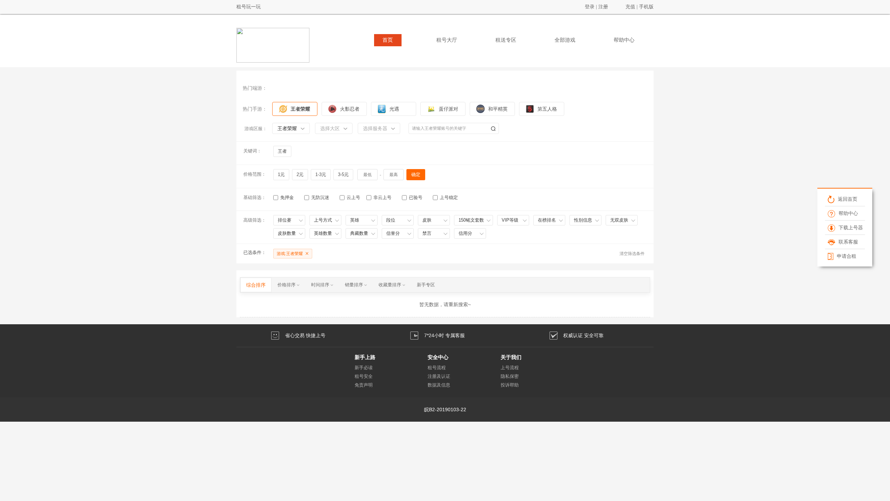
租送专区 (505, 40)
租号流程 (437, 367)
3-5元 (343, 174)
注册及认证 (439, 376)
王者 (282, 151)
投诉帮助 (510, 385)
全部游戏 (565, 40)
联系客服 (848, 242)
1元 (281, 174)
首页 (387, 40)
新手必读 (364, 367)
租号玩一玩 (248, 6)
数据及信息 (439, 385)
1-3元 (320, 174)
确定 (415, 174)
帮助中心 (624, 40)
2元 (300, 174)
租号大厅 (446, 40)
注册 (603, 6)
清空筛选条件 (632, 253)
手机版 (646, 6)
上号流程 (510, 367)
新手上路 (365, 357)
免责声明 (364, 385)
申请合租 (846, 256)
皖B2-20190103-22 (445, 409)
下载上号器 (850, 227)
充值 (630, 6)
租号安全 (364, 376)
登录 (589, 6)
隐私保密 (510, 376)
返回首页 (847, 199)
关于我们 (511, 357)
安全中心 (438, 357)
